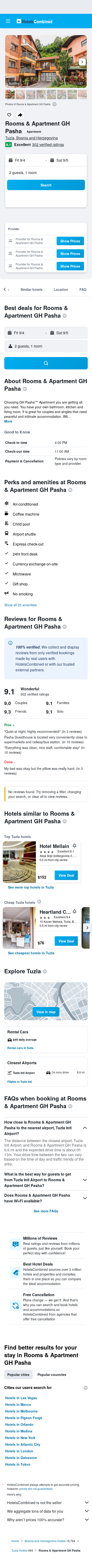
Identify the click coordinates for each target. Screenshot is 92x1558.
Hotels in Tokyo (17, 1464)
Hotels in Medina (18, 1431)
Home (15, 1541)
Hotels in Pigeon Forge (23, 1417)
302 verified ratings (48, 144)
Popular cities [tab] (18, 1374)
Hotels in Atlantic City (22, 1444)
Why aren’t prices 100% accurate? (35, 1519)
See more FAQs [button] (46, 1211)
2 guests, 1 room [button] (23, 172)
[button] (8, 21)
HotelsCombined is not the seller (34, 1502)
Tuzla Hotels (19, 1550)
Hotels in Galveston (21, 1457)
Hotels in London (19, 1451)
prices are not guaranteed (35, 1489)
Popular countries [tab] (52, 1374)
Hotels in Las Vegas (21, 1397)
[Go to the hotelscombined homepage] (34, 21)
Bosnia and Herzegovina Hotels (45, 1541)
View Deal (66, 875)
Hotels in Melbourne (21, 1411)
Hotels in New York (20, 1437)
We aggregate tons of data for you (35, 1511)
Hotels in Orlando (19, 1424)
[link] (31, 887)
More (8, 421)
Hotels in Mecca (18, 1404)
